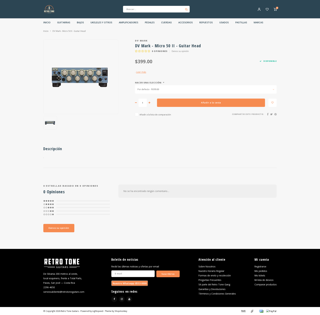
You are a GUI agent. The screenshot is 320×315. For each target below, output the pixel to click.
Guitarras (63, 22)
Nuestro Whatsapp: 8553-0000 (130, 283)
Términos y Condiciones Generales (217, 293)
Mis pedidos (260, 271)
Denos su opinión (180, 51)
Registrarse (260, 266)
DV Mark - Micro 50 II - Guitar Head (69, 31)
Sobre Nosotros (207, 266)
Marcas (258, 22)
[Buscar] (186, 9)
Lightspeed (97, 311)
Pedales (149, 22)
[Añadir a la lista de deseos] (272, 103)
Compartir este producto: (248, 114)
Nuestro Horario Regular (211, 271)
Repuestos (206, 22)
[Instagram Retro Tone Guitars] (122, 299)
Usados (224, 22)
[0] (275, 9)
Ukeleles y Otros (101, 22)
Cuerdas (166, 22)
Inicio (46, 22)
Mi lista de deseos (264, 280)
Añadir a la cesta (211, 102)
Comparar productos (265, 284)
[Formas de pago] (243, 310)
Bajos (80, 22)
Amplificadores (128, 22)
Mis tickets (259, 275)
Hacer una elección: (149, 82)
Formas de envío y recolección (214, 275)
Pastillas (241, 22)
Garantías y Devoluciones (212, 289)
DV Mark (141, 40)
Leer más (141, 72)
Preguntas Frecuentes (209, 280)
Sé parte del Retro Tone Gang (214, 284)
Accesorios (185, 22)
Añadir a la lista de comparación (155, 114)
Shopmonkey (121, 311)
